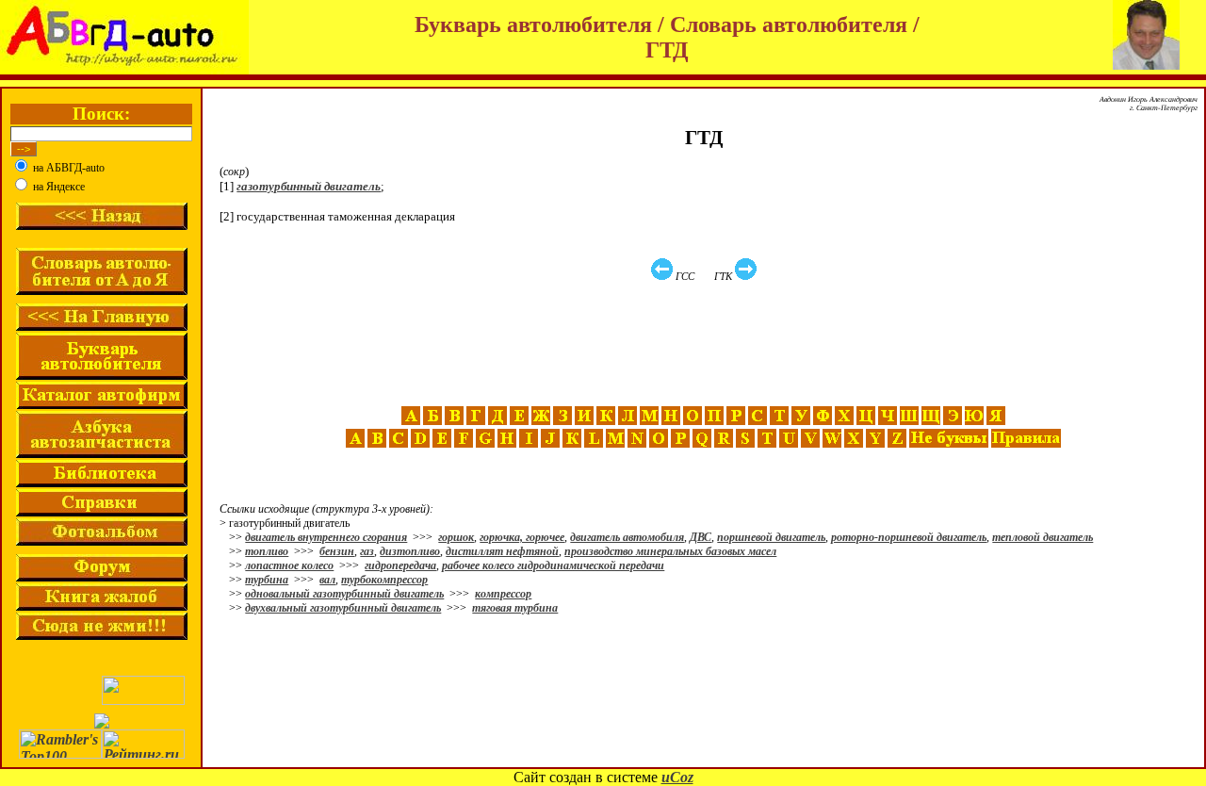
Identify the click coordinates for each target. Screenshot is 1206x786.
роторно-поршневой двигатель (908, 537)
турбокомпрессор (384, 579)
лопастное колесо (289, 565)
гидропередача (400, 565)
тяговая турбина (515, 607)
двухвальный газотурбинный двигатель (343, 607)
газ (367, 551)
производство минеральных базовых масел (670, 551)
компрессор (503, 593)
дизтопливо (410, 551)
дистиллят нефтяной (502, 551)
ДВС (700, 537)
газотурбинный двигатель (308, 186)
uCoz (677, 777)
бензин (336, 551)
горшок (456, 537)
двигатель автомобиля (627, 537)
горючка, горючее (522, 537)
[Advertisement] (705, 344)
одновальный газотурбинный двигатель (344, 593)
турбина (266, 579)
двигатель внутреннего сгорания (326, 537)
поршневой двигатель (771, 537)
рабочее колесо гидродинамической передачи (553, 565)
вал (327, 579)
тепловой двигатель (1042, 537)
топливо (266, 551)
